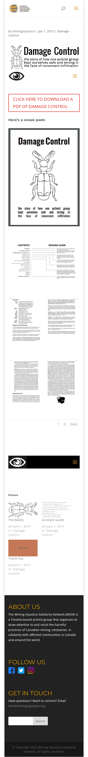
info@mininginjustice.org (26, 706)
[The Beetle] (23, 509)
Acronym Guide (53, 520)
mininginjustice (24, 31)
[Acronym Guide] (56, 509)
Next (74, 424)
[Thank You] (23, 548)
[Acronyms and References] (44, 345)
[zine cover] (44, 226)
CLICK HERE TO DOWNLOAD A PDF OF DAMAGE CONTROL (43, 102)
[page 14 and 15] (44, 407)
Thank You (15, 558)
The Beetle (15, 520)
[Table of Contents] (44, 282)
